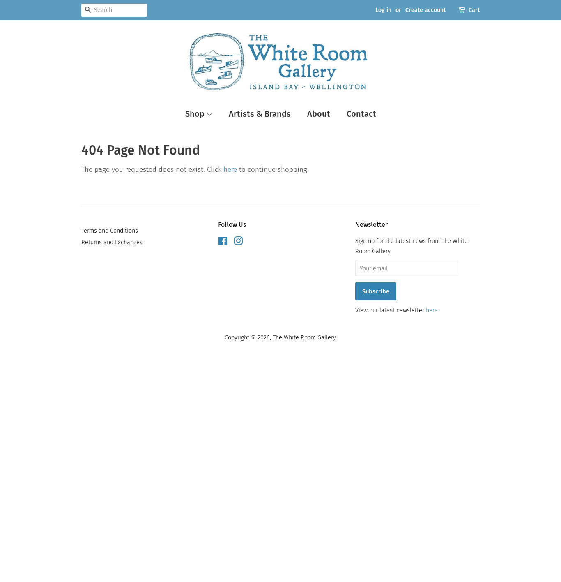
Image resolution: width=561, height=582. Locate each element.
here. (432, 310)
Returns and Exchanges (112, 242)
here (230, 169)
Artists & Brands (260, 114)
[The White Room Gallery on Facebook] (223, 242)
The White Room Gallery (304, 337)
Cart (474, 10)
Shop (196, 114)
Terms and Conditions (109, 230)
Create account (425, 10)
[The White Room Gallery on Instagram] (238, 242)
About (318, 114)
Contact (361, 114)
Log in (383, 10)
